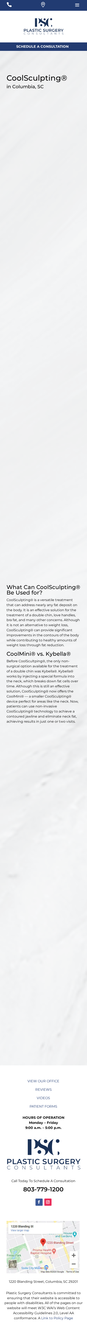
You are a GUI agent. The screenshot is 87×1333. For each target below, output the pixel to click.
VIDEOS (43, 1098)
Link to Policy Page (57, 1318)
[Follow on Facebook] (39, 1202)
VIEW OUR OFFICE (43, 1081)
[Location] (43, 6)
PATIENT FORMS (43, 1106)
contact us (58, 1016)
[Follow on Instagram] (48, 1202)
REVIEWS (43, 1090)
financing (45, 360)
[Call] (15, 6)
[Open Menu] (71, 6)
